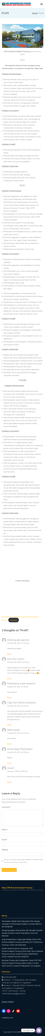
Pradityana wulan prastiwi (21, 683)
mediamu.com (7, 1018)
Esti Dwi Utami (15, 659)
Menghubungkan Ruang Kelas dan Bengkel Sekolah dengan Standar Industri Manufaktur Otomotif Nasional (22, 933)
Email (4, 840)
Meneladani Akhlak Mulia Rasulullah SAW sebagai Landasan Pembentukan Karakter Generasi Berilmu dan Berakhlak (22, 924)
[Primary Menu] (41, 4)
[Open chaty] (39, 1030)
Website (5, 850)
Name (5, 830)
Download (13, 620)
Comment (6, 807)
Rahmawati (13, 730)
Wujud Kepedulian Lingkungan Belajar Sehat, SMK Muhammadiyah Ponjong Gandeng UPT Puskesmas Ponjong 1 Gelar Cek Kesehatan (22, 942)
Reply (9, 654)
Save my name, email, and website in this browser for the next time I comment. (23, 861)
